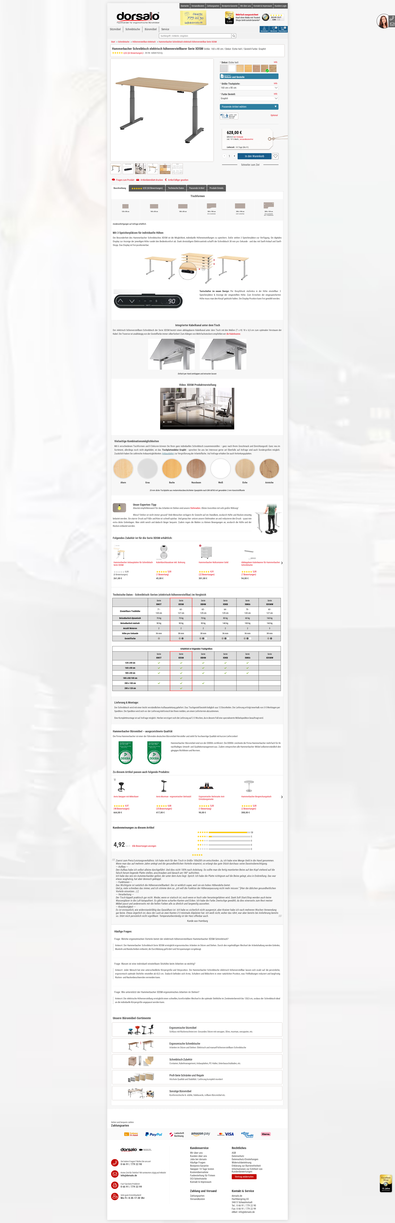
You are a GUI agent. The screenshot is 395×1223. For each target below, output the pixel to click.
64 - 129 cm (225, 611)
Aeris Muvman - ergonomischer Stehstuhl (173, 796)
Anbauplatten (168, 453)
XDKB (225, 602)
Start (113, 42)
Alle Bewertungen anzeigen (144, 846)
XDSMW (269, 602)
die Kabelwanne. (233, 333)
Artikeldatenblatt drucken (151, 180)
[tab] (209, 1148)
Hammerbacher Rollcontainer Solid (213, 562)
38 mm (203, 633)
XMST (159, 602)
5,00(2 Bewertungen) (248, 807)
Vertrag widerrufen (244, 1176)
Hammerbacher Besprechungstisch (256, 796)
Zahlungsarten (213, 6)
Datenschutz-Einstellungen (245, 1159)
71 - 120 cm (159, 611)
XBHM (203, 602)
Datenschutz (238, 1156)
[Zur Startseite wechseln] (138, 16)
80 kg (225, 618)
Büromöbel (151, 29)
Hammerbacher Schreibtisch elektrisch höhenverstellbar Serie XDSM (188, 42)
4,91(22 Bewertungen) (207, 573)
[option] (224, 69)
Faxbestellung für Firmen (202, 1175)
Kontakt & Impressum (263, 6)
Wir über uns (245, 6)
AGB (234, 1152)
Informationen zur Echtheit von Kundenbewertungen (247, 1170)
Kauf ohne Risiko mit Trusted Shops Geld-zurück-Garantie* (248, 18)
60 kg (247, 618)
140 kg (225, 623)
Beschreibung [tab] (120, 188)
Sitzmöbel (115, 29)
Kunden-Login (281, 6)
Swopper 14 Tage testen (202, 1169)
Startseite (185, 6)
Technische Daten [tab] (176, 188)
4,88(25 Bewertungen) (164, 807)
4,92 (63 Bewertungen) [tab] (152, 188)
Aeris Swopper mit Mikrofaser (126, 796)
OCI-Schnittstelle (198, 1178)
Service (165, 29)
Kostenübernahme (199, 1172)
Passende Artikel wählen (234, 106)
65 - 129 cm (203, 611)
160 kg (269, 618)
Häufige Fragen (197, 1162)
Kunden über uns (198, 1156)
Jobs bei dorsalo (198, 1159)
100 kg (247, 623)
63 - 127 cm (269, 611)
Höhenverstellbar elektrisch (144, 42)
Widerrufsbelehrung (241, 1162)
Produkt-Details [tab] (216, 188)
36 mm (159, 633)
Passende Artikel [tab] (196, 188)
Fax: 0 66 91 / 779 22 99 (244, 1208)
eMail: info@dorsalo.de (243, 1212)
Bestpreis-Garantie (230, 6)
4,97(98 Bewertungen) (121, 807)
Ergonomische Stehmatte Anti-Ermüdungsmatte (212, 797)
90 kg (159, 623)
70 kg (159, 618)
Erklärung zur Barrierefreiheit (246, 1165)
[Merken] (275, 156)
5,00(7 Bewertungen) (248, 573)
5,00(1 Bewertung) (163, 573)
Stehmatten (195, 508)
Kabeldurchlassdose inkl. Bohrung (170, 562)
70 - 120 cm (247, 611)
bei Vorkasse (238, 137)
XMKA (247, 602)
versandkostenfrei (246, 139)
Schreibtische (132, 29)
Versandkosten (197, 6)
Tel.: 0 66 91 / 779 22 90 (244, 1205)
